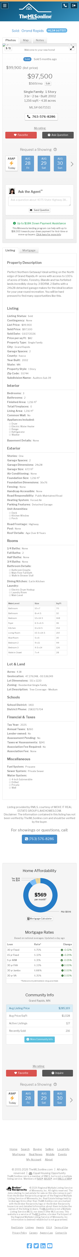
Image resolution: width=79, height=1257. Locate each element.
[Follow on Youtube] (50, 1247)
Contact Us (61, 1232)
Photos (11, 40)
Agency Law (46, 1232)
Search (25, 1149)
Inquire (59, 1072)
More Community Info (41, 1039)
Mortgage (28, 250)
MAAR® (48, 1178)
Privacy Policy (19, 1232)
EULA (49, 1227)
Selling (49, 1149)
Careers (33, 1232)
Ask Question (59, 134)
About (49, 1159)
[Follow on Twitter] (36, 1247)
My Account (33, 1159)
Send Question (41, 210)
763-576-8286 (43, 116)
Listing (10, 250)
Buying (37, 1149)
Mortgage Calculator (40, 918)
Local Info (63, 1149)
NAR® (40, 1178)
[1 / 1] (39, 45)
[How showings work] (55, 149)
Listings (30, 1227)
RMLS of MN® (65, 1178)
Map (26, 40)
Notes (40, 40)
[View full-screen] (71, 48)
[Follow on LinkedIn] (43, 1247)
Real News (35, 1154)
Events (62, 1154)
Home (13, 1149)
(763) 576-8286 (41, 839)
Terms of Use (61, 1227)
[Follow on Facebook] (29, 1247)
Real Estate (17, 1227)
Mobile (50, 1154)
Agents (40, 1227)
